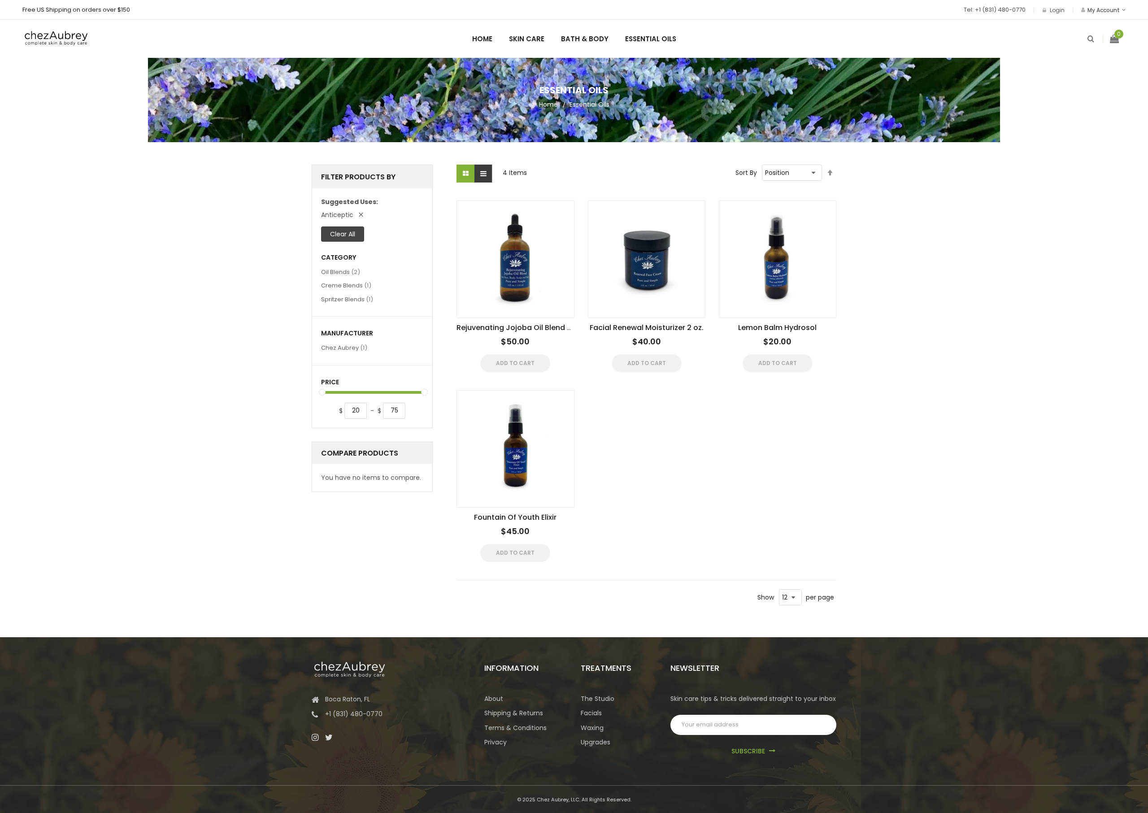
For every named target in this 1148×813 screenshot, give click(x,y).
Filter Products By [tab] (358, 177)
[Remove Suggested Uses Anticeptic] (361, 214)
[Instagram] (315, 737)
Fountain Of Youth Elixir (515, 517)
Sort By (746, 172)
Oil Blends (340, 271)
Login (1057, 10)
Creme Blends (346, 285)
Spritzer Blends (347, 299)
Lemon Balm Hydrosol (777, 327)
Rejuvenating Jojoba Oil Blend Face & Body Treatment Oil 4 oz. (570, 327)
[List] (483, 174)
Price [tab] (330, 382)
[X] (329, 737)
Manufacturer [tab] (347, 333)
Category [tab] (338, 257)
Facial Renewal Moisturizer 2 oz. (647, 327)
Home (548, 104)
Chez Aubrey (344, 347)
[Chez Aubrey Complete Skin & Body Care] (56, 34)
